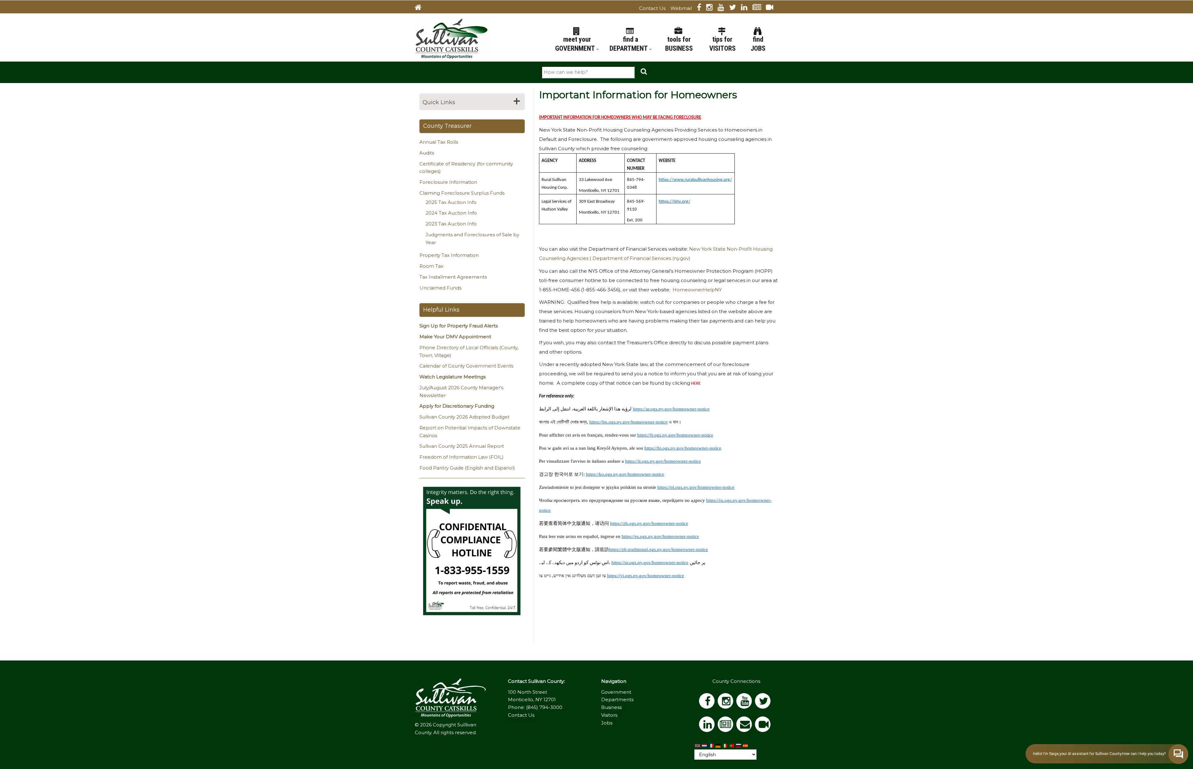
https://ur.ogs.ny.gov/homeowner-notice (649, 562)
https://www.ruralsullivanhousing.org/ (695, 180)
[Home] (451, 38)
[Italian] (725, 745)
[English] (697, 745)
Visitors (609, 715)
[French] (711, 745)
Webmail (681, 8)
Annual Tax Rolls (438, 142)
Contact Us (652, 8)
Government (616, 692)
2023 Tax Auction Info (451, 224)
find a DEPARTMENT (629, 43)
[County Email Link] (745, 726)
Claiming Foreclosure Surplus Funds (462, 193)
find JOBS (758, 43)
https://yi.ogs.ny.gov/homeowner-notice (645, 575)
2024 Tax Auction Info (451, 213)
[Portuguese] (732, 745)
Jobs (606, 723)
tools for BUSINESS (679, 43)
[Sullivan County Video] (772, 8)
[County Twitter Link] (735, 8)
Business (611, 707)
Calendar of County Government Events (466, 366)
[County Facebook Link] (701, 8)
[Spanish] (745, 745)
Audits (426, 153)
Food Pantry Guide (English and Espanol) (467, 468)
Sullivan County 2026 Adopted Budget (464, 417)
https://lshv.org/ (674, 201)
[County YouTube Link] (723, 8)
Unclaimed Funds (440, 288)
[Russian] (738, 745)
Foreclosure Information (448, 182)
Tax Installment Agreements (453, 277)
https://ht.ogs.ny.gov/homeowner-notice (682, 448)
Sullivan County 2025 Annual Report (461, 446)
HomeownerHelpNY (697, 290)
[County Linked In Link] (746, 8)
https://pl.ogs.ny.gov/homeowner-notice (695, 487)
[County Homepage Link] (421, 8)
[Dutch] (704, 745)
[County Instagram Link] (712, 8)
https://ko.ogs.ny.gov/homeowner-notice (625, 474)
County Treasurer (447, 126)
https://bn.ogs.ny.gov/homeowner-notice (628, 421)
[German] (718, 745)
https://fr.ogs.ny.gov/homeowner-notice (675, 435)
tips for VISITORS (722, 43)
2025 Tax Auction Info (451, 202)
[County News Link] (759, 8)
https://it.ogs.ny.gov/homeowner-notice (663, 461)
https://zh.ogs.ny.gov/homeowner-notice (649, 523)
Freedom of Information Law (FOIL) (461, 457)
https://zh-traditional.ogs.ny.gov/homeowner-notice (658, 549)
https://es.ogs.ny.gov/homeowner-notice (660, 536)
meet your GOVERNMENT (575, 43)
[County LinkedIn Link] (708, 726)
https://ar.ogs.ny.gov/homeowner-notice (671, 408)
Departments (617, 699)
